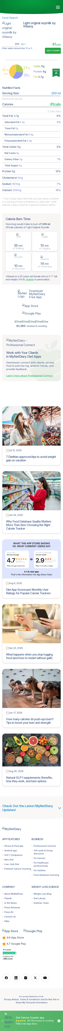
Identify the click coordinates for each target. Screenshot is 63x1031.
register (30, 279)
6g (39, 71)
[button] (31, 305)
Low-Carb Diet (11, 864)
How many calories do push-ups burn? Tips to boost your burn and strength (29, 720)
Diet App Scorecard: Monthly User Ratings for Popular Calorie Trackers (28, 591)
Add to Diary (53, 50)
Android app (10, 850)
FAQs (6, 921)
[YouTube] (45, 978)
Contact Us (10, 916)
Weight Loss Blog (42, 894)
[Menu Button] (58, 7)
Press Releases (12, 907)
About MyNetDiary (13, 894)
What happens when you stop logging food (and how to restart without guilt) (29, 656)
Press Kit (8, 912)
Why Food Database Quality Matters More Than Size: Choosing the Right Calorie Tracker (28, 525)
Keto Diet (9, 859)
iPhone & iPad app (13, 846)
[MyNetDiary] (19, 6)
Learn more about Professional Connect (29, 375)
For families (40, 870)
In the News (10, 903)
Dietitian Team (41, 903)
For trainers (39, 858)
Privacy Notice (11, 999)
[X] (35, 978)
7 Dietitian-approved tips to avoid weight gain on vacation (31, 458)
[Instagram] (26, 978)
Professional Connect (45, 846)
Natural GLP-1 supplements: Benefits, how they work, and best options (29, 779)
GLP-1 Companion (13, 855)
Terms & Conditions (30, 999)
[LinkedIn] (16, 978)
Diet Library (39, 898)
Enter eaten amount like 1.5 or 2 (17, 48)
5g (38, 66)
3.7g (38, 76)
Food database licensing (46, 875)
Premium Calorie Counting (17, 868)
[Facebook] (6, 978)
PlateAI (8, 898)
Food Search (10, 17)
